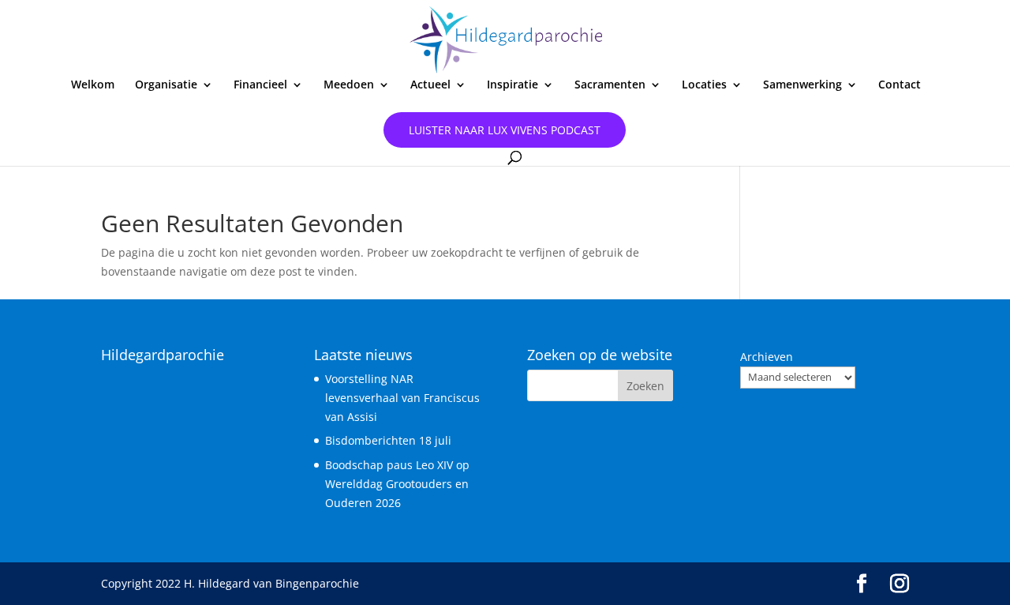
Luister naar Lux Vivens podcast (504, 129)
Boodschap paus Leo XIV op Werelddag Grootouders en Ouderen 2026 (397, 483)
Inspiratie (512, 85)
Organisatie (166, 85)
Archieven (766, 356)
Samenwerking (802, 85)
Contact (899, 85)
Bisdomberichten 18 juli (388, 440)
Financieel (260, 85)
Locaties (704, 85)
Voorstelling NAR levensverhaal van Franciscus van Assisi (402, 397)
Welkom (92, 85)
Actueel (430, 85)
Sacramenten (609, 85)
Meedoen (349, 85)
